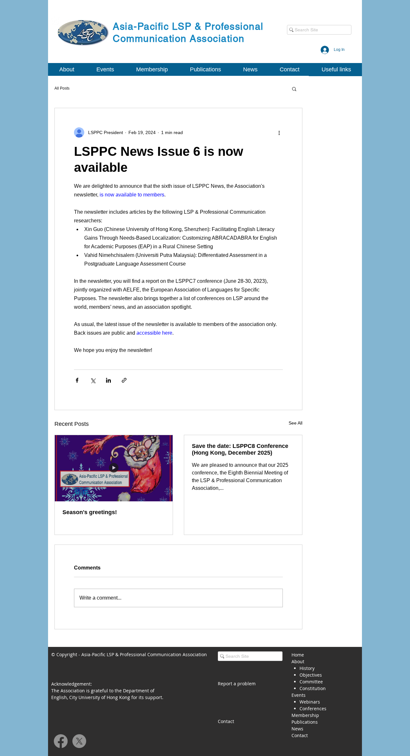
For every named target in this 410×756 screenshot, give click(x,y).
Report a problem (237, 683)
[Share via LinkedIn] (108, 380)
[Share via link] (124, 380)
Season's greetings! (89, 512)
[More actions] (279, 132)
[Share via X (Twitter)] (93, 380)
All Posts (62, 88)
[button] (66, 69)
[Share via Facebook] (77, 380)
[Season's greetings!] (114, 468)
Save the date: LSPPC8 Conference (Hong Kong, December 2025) (240, 449)
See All (295, 423)
